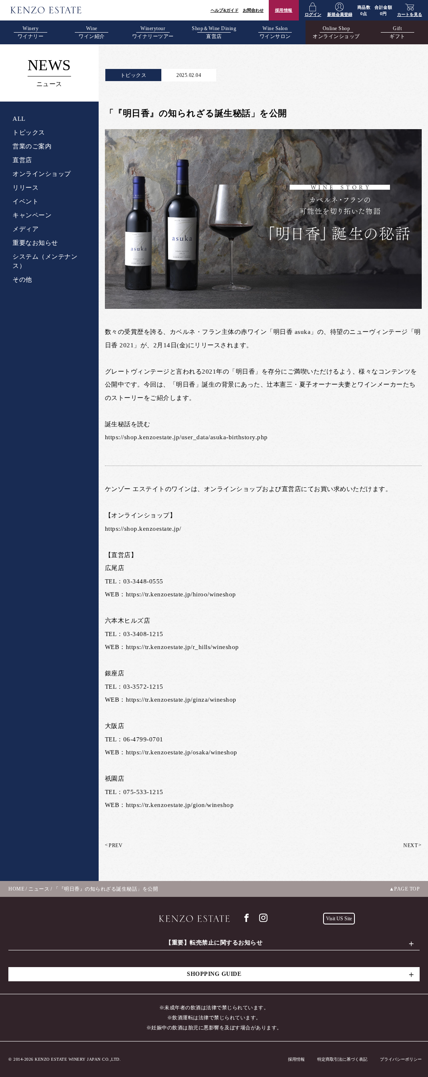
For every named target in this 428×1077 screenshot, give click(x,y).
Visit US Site (339, 919)
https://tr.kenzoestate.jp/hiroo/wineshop (181, 594)
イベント (25, 201)
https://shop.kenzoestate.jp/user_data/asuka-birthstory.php (186, 437)
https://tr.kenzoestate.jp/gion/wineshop (180, 805)
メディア (25, 229)
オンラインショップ (42, 174)
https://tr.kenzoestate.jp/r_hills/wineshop (182, 647)
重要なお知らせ (35, 242)
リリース (25, 187)
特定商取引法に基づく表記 (342, 1059)
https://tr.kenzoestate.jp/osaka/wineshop (181, 752)
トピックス (29, 132)
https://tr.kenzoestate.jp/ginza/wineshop (181, 699)
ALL (19, 118)
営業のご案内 (32, 146)
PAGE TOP (407, 889)
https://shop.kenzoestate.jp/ (143, 528)
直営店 (22, 160)
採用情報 (284, 10)
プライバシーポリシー (401, 1059)
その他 (22, 279)
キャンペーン (32, 215)
